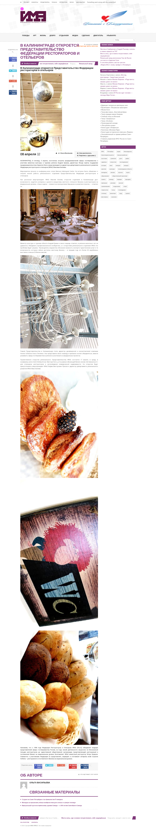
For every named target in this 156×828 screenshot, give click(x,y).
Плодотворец (44, 2)
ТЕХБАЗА (54, 2)
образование (105, 176)
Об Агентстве (24, 822)
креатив (103, 169)
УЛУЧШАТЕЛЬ (63, 2)
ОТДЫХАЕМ (64, 35)
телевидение (122, 190)
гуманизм (113, 158)
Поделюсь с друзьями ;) (87, 155)
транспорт (113, 193)
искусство (113, 162)
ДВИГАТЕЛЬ (98, 35)
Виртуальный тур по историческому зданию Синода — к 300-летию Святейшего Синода (52, 805)
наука (128, 172)
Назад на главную (92, 44)
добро (127, 158)
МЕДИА (75, 35)
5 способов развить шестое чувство (112, 62)
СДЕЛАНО (86, 35)
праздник (128, 179)
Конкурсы (35, 2)
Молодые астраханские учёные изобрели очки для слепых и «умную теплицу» (49, 802)
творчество (104, 190)
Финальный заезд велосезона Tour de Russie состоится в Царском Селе (90, 64)
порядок (119, 179)
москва (113, 172)
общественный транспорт (119, 176)
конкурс (118, 165)
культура (112, 169)
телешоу (103, 193)
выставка (104, 158)
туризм (128, 193)
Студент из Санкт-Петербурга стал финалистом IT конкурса (42, 799)
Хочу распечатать (85, 153)
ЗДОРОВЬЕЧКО (80, 2)
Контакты (35, 822)
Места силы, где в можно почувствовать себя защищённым (68, 818)
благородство (128, 151)
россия (121, 183)
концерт (126, 165)
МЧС (102, 151)
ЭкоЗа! (72, 2)
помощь (111, 179)
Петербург (110, 151)
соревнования (105, 186)
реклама (113, 183)
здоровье (104, 162)
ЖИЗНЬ (43, 35)
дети (120, 158)
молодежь (104, 172)
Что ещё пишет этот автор (89, 774)
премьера (104, 183)
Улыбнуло (111, 35)
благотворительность (107, 155)
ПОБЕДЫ (25, 35)
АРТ (34, 35)
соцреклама (116, 186)
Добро (52, 35)
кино (111, 165)
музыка (120, 172)
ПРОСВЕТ (26, 2)
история (103, 165)
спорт (125, 186)
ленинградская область (125, 169)
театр (113, 190)
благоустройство (122, 155)
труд (120, 193)
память (103, 179)
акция (118, 151)
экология (113, 197)
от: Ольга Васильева (65, 153)
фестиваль (104, 197)
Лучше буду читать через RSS (88, 46)
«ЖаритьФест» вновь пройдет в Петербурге (115, 65)
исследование (124, 162)
